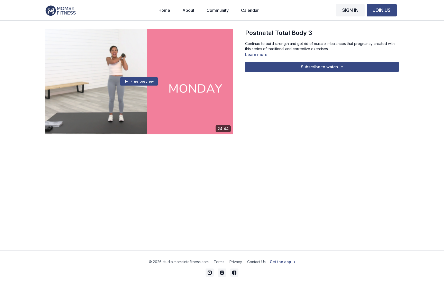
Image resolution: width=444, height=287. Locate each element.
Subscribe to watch (319, 66)
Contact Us (256, 262)
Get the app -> (282, 262)
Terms (219, 262)
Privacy (235, 262)
